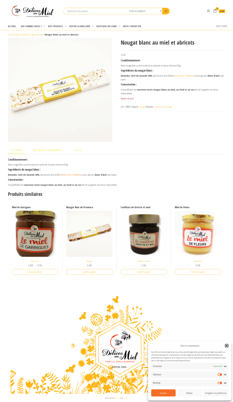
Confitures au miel (143, 261)
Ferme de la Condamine (184, 75)
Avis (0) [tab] (78, 150)
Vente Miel (35, 261)
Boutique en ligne (107, 26)
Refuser (189, 393)
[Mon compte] (208, 11)
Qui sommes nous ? (31, 26)
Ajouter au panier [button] (89, 271)
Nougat (40, 34)
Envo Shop (126, 398)
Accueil (12, 26)
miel (164, 106)
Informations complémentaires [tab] (47, 150)
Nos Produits (55, 26)
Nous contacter (132, 26)
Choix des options (35, 271)
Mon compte (221, 26)
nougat (169, 106)
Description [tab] (16, 150)
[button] (226, 345)
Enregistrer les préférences (216, 393)
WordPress (117, 398)
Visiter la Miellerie (79, 26)
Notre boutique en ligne (25, 34)
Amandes (158, 106)
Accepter (163, 393)
